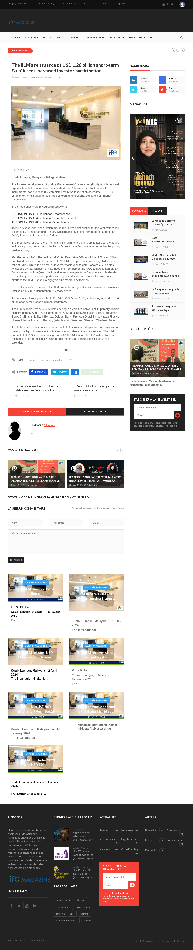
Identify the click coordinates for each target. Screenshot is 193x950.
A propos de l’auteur (37, 411)
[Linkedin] (75, 372)
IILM (70, 359)
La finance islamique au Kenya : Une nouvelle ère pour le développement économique (94, 390)
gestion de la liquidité (51, 359)
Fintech (61, 37)
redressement (63, 906)
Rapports (150, 850)
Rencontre (117, 37)
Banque (103, 829)
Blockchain (151, 829)
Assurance (77, 829)
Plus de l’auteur (95, 411)
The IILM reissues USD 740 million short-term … (35, 655)
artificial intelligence (66, 920)
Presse (75, 37)
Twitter (63, 371)
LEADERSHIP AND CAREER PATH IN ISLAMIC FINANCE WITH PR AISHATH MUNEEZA (46, 479)
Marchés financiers (36, 582)
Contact (106, 3)
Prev (133, 156)
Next (182, 156)
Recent (157, 210)
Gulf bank (86, 920)
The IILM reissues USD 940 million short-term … (96, 596)
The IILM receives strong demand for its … (96, 655)
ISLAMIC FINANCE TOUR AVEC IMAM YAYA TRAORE (104, 479)
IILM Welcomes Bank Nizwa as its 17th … (83, 855)
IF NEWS (56, 77)
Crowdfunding (129, 849)
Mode (148, 840)
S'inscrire (89, 3)
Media (47, 37)
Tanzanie (60, 913)
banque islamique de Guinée (70, 900)
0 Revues (49, 425)
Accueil (15, 37)
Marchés (104, 849)
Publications (174, 840)
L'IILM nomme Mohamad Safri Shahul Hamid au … (96, 709)
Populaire (139, 210)
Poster (17, 560)
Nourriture (173, 829)
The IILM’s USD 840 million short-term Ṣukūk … (35, 711)
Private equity (83, 906)
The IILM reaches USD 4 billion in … (35, 591)
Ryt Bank (84, 913)
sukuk (33, 359)
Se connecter (69, 3)
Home (134, 940)
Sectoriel (31, 37)
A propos (122, 3)
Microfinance (107, 839)
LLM (72, 913)
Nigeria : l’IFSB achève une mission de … (81, 836)
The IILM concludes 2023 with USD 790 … (35, 762)
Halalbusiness (95, 37)
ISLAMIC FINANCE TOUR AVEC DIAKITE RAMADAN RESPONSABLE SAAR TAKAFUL (157, 367)
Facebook (40, 371)
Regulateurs (128, 839)
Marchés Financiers (81, 848)
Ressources (137, 37)
